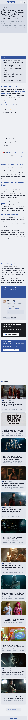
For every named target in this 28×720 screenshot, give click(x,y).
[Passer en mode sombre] (24, 2)
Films (8, 317)
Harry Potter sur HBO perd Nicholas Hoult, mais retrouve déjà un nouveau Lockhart (12, 457)
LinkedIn (16, 292)
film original (11, 103)
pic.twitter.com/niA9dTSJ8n (15, 152)
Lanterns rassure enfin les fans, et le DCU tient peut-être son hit (13, 697)
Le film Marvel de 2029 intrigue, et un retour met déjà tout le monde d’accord (12, 511)
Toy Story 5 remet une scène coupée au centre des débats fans (13, 646)
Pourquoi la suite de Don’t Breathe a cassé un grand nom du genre (13, 594)
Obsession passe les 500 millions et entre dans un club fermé (13, 484)
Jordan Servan (4, 30)
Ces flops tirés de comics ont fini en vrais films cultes (13, 619)
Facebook (9, 292)
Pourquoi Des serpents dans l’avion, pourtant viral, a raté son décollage (12, 567)
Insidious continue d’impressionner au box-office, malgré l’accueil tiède (12, 404)
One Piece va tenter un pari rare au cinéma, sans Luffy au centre (12, 431)
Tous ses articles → (17, 308)
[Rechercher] (21, 2)
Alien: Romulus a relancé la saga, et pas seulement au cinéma (13, 671)
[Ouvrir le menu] (2, 2)
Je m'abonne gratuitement (11, 349)
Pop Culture (4, 7)
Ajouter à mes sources (11, 334)
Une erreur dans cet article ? (16, 312)
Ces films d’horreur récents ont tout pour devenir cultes (13, 538)
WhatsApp (6, 295)
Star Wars (13, 317)
